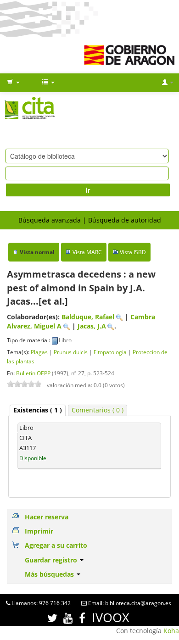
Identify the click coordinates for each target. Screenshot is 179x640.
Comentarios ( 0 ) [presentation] (97, 410)
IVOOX (110, 617)
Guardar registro (52, 560)
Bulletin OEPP (33, 373)
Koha (171, 630)
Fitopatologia (110, 352)
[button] (13, 82)
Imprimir (39, 531)
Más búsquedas (50, 574)
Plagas (39, 352)
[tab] (38, 410)
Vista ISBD (133, 252)
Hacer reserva (46, 516)
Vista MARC (87, 252)
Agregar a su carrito (56, 545)
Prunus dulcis (71, 352)
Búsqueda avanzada (49, 220)
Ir (88, 190)
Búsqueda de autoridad (124, 220)
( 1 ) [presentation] (37, 410)
